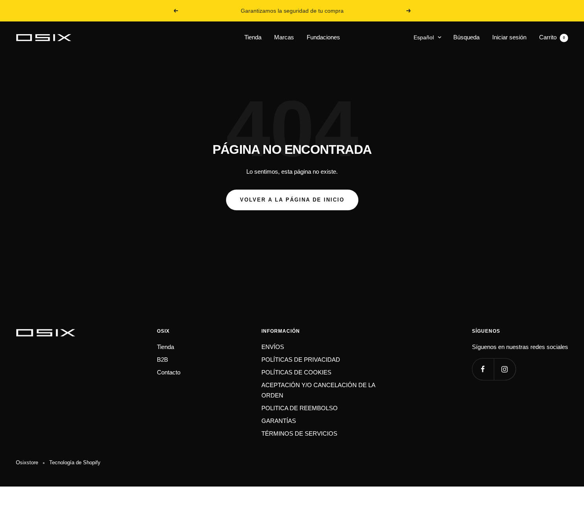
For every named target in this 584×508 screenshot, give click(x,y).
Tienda (252, 37)
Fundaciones (323, 37)
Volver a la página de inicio (292, 200)
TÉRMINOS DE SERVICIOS (299, 433)
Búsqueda (466, 37)
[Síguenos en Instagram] (505, 369)
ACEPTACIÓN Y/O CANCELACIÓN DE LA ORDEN (318, 390)
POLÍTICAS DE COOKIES (296, 372)
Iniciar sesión (509, 37)
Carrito (552, 37)
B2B (162, 359)
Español (424, 37)
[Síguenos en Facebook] (483, 369)
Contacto (168, 372)
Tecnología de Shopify (75, 462)
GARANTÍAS (278, 420)
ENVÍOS (272, 346)
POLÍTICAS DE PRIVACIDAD (300, 359)
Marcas (284, 37)
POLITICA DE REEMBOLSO (299, 408)
